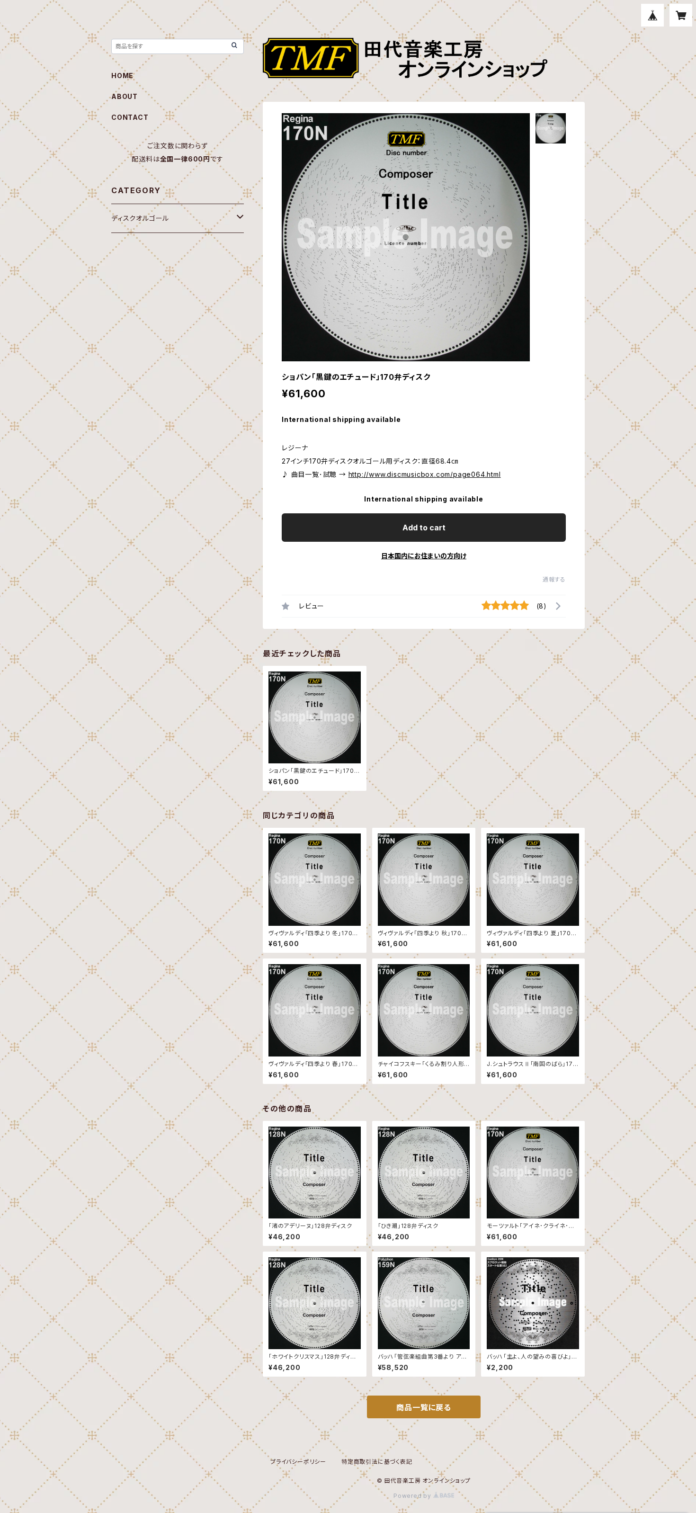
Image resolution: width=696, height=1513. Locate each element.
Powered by (413, 1495)
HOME (122, 76)
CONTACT (130, 117)
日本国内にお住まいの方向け (423, 556)
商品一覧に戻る (423, 1407)
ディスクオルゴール (140, 218)
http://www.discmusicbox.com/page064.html (424, 474)
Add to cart (424, 527)
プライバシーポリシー (298, 1461)
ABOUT (124, 96)
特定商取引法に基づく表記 (376, 1461)
